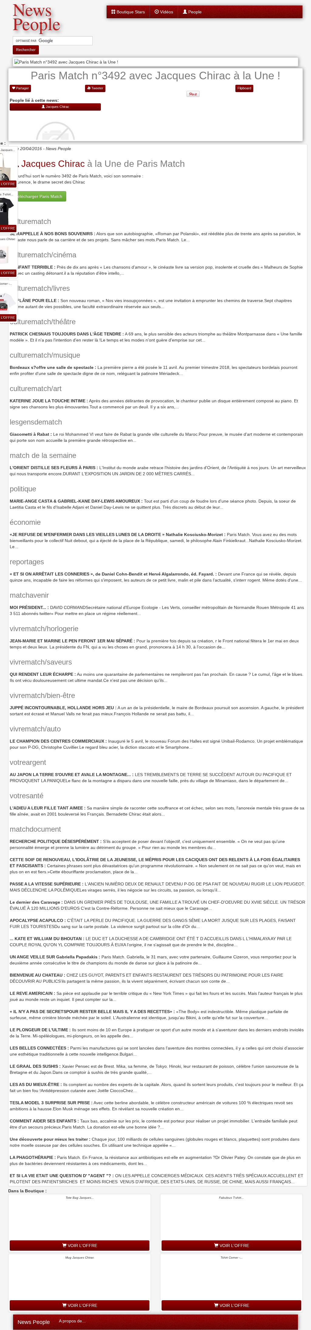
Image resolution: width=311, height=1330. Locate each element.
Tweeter (97, 88)
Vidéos (166, 11)
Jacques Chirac (52, 164)
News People (34, 1322)
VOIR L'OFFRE (82, 1245)
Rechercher (26, 50)
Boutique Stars (130, 11)
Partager (22, 88)
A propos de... (72, 1320)
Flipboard (244, 88)
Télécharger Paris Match (38, 196)
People (194, 11)
